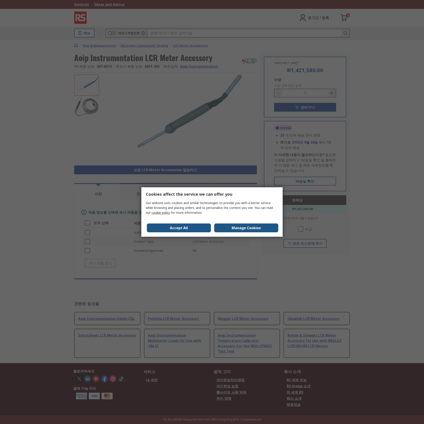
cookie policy (160, 212)
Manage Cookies (246, 227)
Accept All (179, 227)
